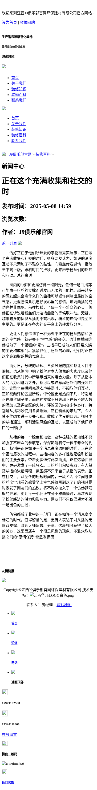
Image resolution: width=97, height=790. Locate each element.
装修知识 (18, 89)
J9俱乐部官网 (20, 154)
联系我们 (18, 100)
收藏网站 (27, 22)
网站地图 (64, 605)
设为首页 (10, 22)
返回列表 (9, 243)
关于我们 (18, 83)
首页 (15, 78)
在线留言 (9, 735)
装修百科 (18, 95)
